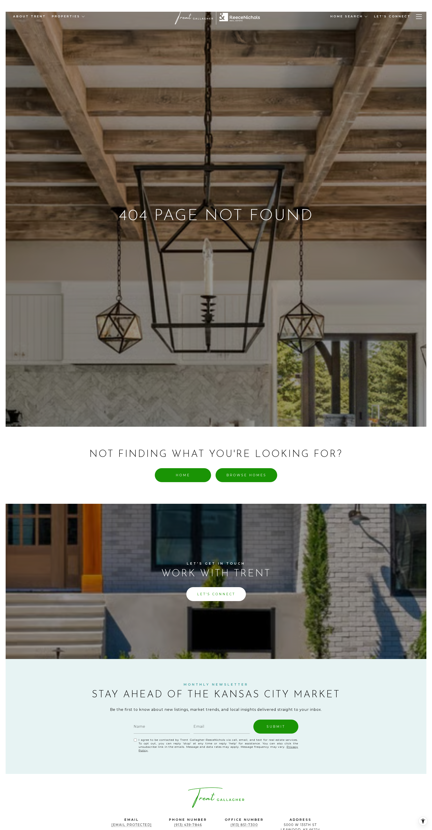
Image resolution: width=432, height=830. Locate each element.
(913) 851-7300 (244, 825)
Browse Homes (246, 475)
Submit (276, 727)
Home (183, 475)
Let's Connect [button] (216, 594)
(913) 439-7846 (188, 825)
